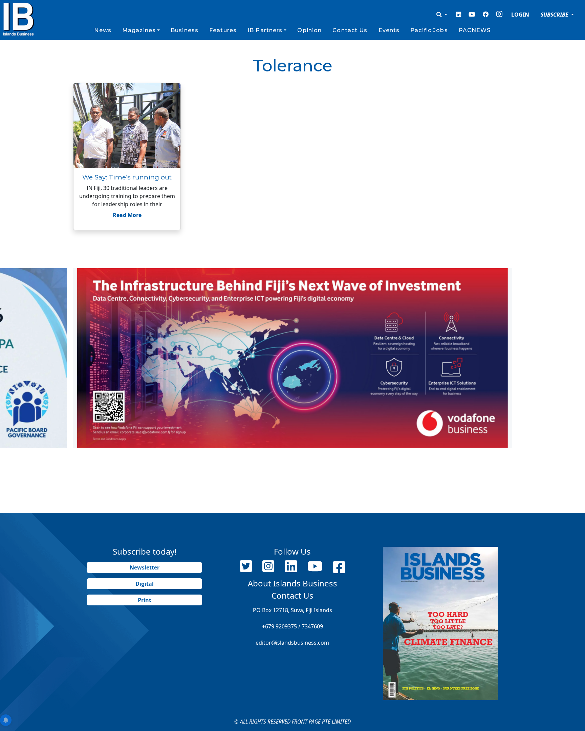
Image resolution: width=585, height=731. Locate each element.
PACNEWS (475, 30)
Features (223, 30)
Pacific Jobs (429, 30)
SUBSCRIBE (555, 14)
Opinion (309, 30)
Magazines (139, 30)
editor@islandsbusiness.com (292, 642)
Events (389, 30)
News (102, 30)
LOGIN (520, 14)
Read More (127, 215)
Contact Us (349, 30)
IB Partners (264, 30)
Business (184, 30)
